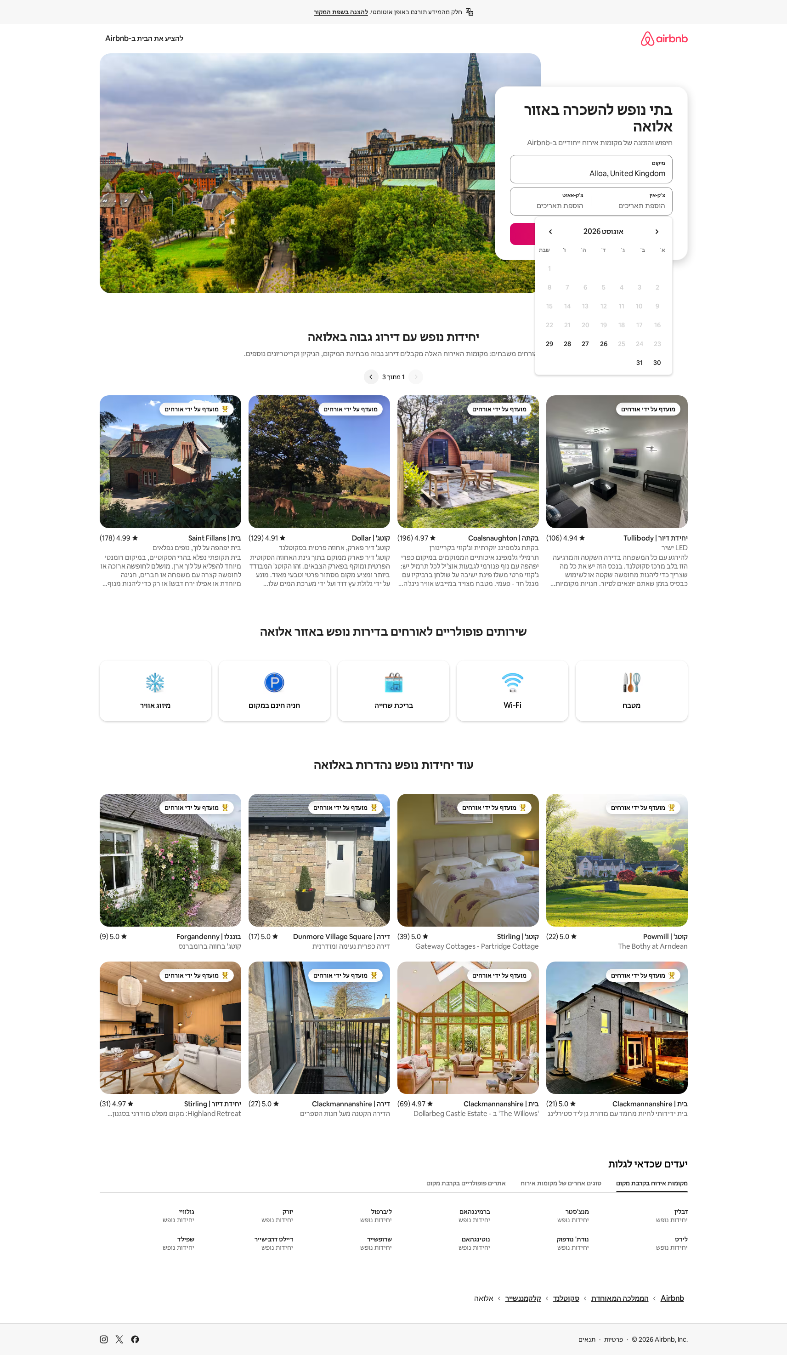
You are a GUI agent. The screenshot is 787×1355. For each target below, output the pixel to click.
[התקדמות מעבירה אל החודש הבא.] (551, 231)
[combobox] (591, 173)
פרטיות (613, 1339)
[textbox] (632, 205)
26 (603, 344)
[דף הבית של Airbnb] (664, 38)
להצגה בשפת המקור (341, 12)
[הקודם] (415, 377)
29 (549, 344)
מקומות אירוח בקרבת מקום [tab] (652, 1183)
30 (657, 363)
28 (567, 344)
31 (639, 363)
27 (585, 344)
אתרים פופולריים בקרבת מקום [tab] (466, 1183)
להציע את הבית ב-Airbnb (144, 38)
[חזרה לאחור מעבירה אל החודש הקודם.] (656, 231)
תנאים (586, 1339)
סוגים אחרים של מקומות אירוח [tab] (561, 1183)
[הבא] (371, 377)
